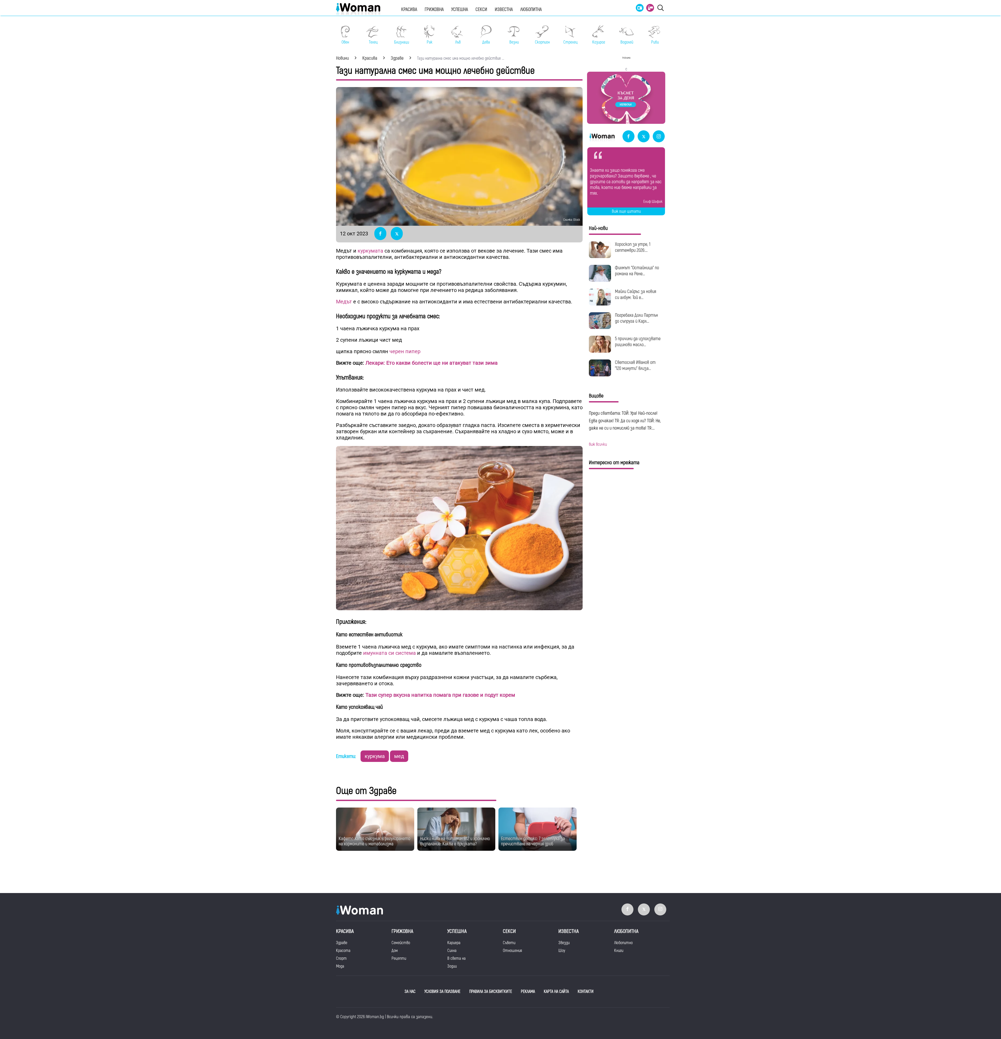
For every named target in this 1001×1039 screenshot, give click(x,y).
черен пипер (404, 351)
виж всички (598, 444)
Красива (409, 10)
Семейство (401, 942)
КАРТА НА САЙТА (556, 991)
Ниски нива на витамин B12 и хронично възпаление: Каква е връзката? (455, 841)
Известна (504, 10)
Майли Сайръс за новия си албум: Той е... (635, 295)
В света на (456, 958)
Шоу (561, 950)
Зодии (452, 966)
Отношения (512, 950)
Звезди (564, 942)
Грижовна (434, 10)
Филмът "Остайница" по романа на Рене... (637, 271)
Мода (340, 966)
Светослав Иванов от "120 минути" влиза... (635, 365)
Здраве (341, 942)
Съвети (509, 942)
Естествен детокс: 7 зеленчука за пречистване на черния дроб (533, 841)
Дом (395, 950)
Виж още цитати (626, 211)
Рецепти (399, 958)
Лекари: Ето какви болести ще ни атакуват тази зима (431, 363)
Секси (481, 10)
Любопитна (531, 10)
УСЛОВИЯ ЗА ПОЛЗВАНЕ (442, 991)
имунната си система (390, 653)
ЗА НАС (410, 991)
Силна (451, 950)
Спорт (341, 958)
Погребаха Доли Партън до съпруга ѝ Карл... (636, 318)
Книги (618, 950)
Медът (344, 301)
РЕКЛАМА (528, 991)
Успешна (459, 10)
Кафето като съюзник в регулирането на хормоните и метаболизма (374, 841)
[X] (644, 137)
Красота (343, 950)
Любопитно (623, 942)
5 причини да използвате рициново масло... (638, 342)
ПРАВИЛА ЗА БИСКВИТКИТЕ (490, 991)
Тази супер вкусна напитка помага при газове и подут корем (439, 695)
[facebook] (628, 137)
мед (399, 756)
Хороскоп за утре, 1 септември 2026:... (632, 247)
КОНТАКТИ (586, 991)
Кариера (453, 942)
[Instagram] (659, 137)
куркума (375, 756)
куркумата (370, 251)
